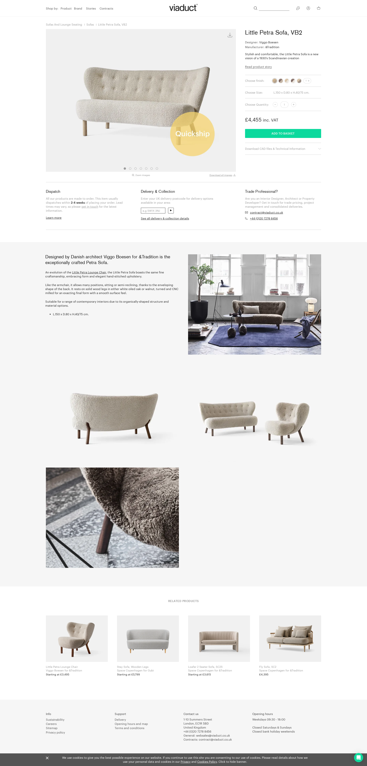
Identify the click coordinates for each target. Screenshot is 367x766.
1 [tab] (125, 168)
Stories (91, 8)
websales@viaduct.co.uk (213, 735)
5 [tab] (146, 168)
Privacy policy (55, 732)
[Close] (47, 758)
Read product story (258, 66)
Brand (78, 8)
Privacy (186, 761)
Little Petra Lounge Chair (89, 272)
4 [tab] (141, 168)
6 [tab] (151, 168)
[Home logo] (183, 7)
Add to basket (283, 133)
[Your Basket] (319, 8)
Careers (51, 723)
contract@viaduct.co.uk (266, 212)
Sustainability (55, 719)
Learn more (54, 217)
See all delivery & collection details (165, 218)
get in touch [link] (89, 206)
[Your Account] (308, 9)
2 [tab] (130, 168)
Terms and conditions (129, 728)
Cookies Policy (207, 761)
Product (66, 8)
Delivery (120, 719)
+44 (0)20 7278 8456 (264, 218)
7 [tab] (157, 168)
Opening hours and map (131, 723)
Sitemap (52, 728)
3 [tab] (135, 168)
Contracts (106, 8)
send (171, 210)
